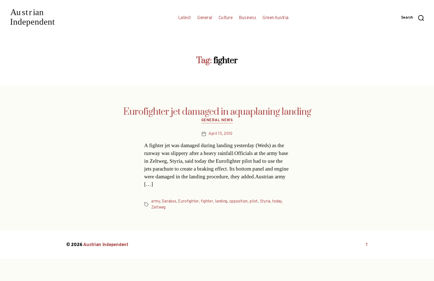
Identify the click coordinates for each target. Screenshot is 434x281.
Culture (226, 18)
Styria (265, 201)
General (204, 18)
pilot (253, 201)
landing (221, 201)
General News (217, 120)
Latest (184, 18)
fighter (207, 201)
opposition (238, 201)
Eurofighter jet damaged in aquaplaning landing (217, 112)
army (155, 201)
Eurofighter (188, 201)
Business (247, 18)
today (277, 201)
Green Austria (275, 18)
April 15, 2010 (220, 133)
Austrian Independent (105, 245)
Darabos (169, 201)
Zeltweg (158, 207)
